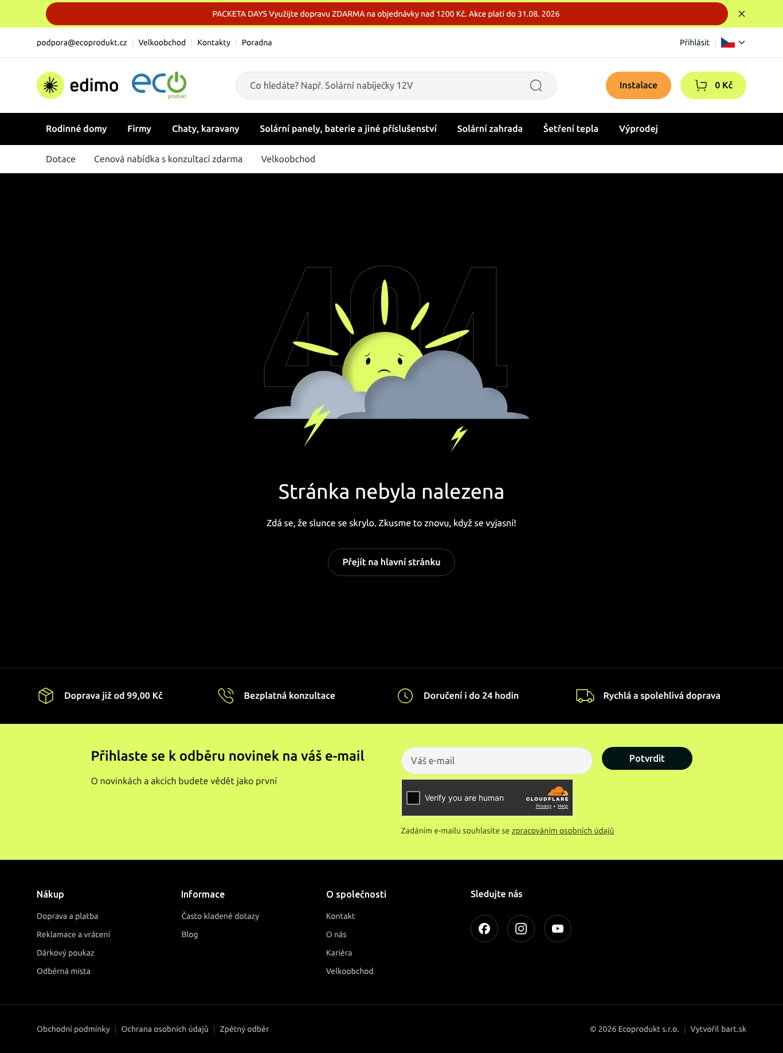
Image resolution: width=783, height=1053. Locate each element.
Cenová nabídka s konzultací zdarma (168, 159)
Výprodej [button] (638, 129)
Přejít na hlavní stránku (391, 562)
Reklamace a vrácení (73, 934)
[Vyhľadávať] (536, 85)
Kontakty (213, 42)
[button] (701, 85)
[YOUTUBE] (557, 928)
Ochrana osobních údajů (165, 1029)
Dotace (61, 159)
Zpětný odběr (244, 1029)
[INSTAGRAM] (521, 928)
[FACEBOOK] (484, 928)
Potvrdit (647, 758)
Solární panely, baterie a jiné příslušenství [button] (348, 129)
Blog (189, 934)
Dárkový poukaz (66, 952)
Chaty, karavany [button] (206, 129)
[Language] (733, 42)
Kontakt (340, 916)
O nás (336, 934)
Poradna (257, 42)
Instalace (639, 85)
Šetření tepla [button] (570, 129)
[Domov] (111, 85)
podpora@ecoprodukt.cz (82, 42)
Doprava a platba (68, 916)
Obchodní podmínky (73, 1029)
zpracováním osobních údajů (563, 830)
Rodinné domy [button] (76, 129)
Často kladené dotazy (220, 916)
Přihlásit (695, 42)
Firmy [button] (139, 129)
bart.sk (733, 1029)
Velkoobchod (162, 42)
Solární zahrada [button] (490, 129)
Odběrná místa (64, 971)
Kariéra (339, 952)
